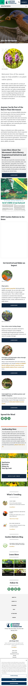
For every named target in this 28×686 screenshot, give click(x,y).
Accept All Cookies (14, 683)
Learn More (14, 175)
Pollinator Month (10, 365)
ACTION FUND (14, 613)
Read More (12, 546)
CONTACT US (14, 601)
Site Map (14, 655)
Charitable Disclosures (14, 653)
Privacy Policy (14, 652)
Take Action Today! (14, 518)
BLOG (14, 609)
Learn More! (12, 507)
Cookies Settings (14, 675)
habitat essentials (10, 288)
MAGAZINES (14, 605)
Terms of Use (14, 650)
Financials (14, 657)
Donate (24, 2)
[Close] (26, 660)
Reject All (14, 679)
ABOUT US (14, 597)
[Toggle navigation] (2, 2)
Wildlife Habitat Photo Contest (14, 367)
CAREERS (14, 617)
